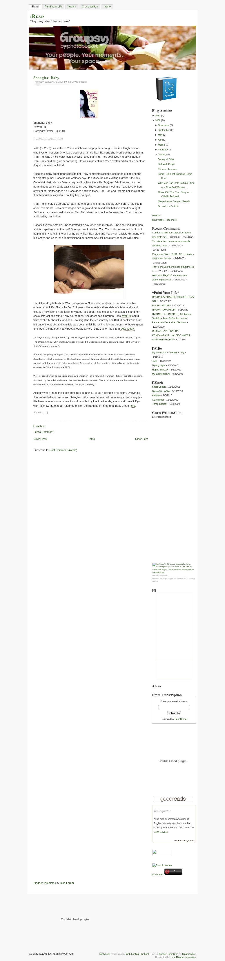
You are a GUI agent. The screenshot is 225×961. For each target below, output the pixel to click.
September (164, 130)
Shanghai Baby (46, 77)
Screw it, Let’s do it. (168, 206)
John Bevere (161, 832)
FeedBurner (181, 719)
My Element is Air (161, 373)
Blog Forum (67, 883)
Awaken (156, 395)
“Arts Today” (127, 328)
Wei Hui (127, 316)
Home (91, 439)
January (162, 154)
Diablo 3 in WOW (161, 391)
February (163, 149)
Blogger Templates (44, 883)
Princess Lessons (167, 169)
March (161, 144)
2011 (157, 115)
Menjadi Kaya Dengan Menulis (174, 201)
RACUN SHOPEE (161, 305)
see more (172, 220)
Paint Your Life (53, 6)
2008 (157, 120)
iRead (35, 6)
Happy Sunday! (160, 369)
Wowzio (156, 215)
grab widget (158, 220)
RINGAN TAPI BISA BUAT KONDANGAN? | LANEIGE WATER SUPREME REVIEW (171, 335)
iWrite (107, 6)
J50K (155, 361)
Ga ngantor (158, 399)
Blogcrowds (188, 954)
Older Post (141, 439)
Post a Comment (43, 432)
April (160, 139)
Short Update (159, 386)
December (163, 125)
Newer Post (40, 439)
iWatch (72, 6)
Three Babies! (159, 404)
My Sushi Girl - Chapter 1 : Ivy (168, 352)
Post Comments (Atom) (63, 450)
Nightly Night (158, 365)
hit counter (157, 874)
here (132, 405)
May (160, 135)
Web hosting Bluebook (137, 954)
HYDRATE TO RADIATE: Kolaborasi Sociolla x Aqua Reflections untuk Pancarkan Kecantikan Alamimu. (171, 318)
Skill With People (166, 164)
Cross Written (90, 6)
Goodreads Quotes (184, 840)
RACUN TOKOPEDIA (163, 309)
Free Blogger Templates (183, 957)
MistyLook (104, 954)
